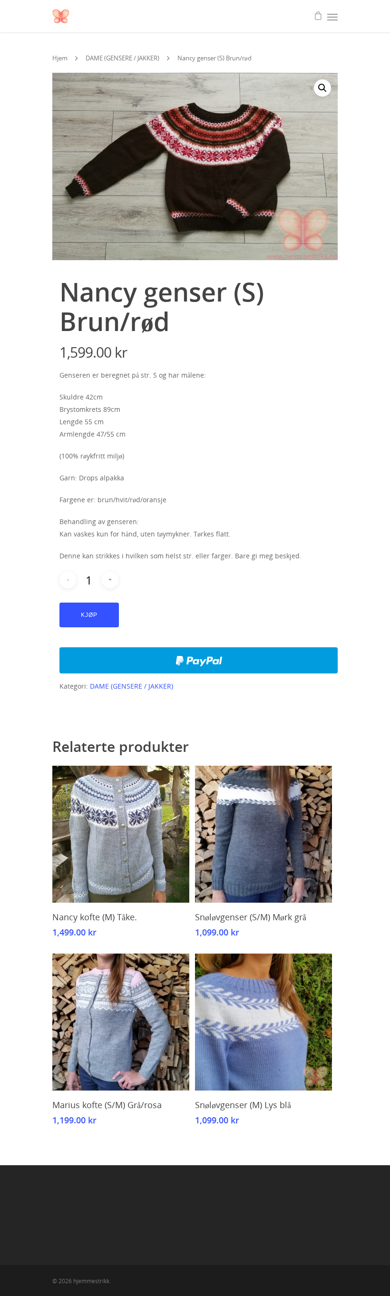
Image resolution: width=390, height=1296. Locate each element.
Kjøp (89, 615)
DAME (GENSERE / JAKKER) (122, 58)
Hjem (60, 58)
